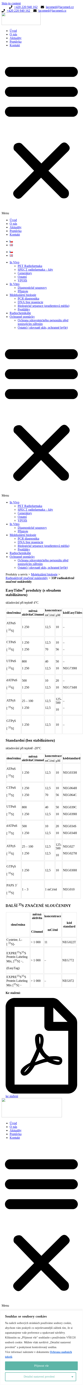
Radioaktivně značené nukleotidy (27, 578)
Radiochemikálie (20, 313)
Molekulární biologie (23, 295)
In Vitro (14, 284)
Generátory (25, 273)
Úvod (13, 30)
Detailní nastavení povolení (39, 1376)
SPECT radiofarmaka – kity (35, 269)
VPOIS (22, 280)
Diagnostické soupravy (32, 287)
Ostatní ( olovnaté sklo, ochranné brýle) (43, 327)
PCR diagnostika (28, 298)
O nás (13, 34)
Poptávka (16, 41)
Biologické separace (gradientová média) (43, 305)
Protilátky (24, 309)
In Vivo (14, 262)
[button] (41, 132)
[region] (41, 1347)
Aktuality (16, 38)
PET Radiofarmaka (30, 266)
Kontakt (15, 45)
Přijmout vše (41, 1365)
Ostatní (22, 276)
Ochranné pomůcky (22, 316)
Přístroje (23, 291)
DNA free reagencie (30, 302)
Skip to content (11, 3)
